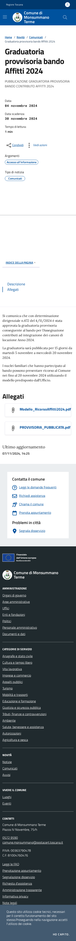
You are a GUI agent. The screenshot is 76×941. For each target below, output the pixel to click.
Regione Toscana (14, 4)
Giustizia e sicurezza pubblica (21, 707)
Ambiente (9, 720)
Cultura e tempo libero (17, 662)
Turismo (7, 688)
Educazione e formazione (19, 701)
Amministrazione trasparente (22, 889)
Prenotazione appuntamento (21, 870)
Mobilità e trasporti (15, 694)
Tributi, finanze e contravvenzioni (24, 714)
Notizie (7, 761)
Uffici (5, 608)
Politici (6, 621)
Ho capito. (61, 934)
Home (8, 37)
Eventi (6, 803)
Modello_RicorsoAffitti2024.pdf (45, 409)
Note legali (9, 902)
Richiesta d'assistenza (17, 883)
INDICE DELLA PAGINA (19, 262)
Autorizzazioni (11, 733)
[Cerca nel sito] (65, 17)
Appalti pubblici (12, 681)
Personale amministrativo (19, 627)
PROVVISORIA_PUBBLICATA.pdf (45, 427)
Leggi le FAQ (10, 864)
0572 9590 (10, 837)
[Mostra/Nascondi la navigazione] (4, 16)
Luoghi (6, 796)
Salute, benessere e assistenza (23, 726)
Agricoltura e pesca (15, 739)
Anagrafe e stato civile (17, 656)
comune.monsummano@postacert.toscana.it (32, 842)
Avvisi (6, 774)
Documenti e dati (13, 633)
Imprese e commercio (16, 675)
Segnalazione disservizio (18, 877)
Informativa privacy (15, 896)
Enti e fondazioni (13, 614)
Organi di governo (14, 595)
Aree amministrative (16, 601)
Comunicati (36, 37)
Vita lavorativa (12, 669)
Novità (21, 37)
